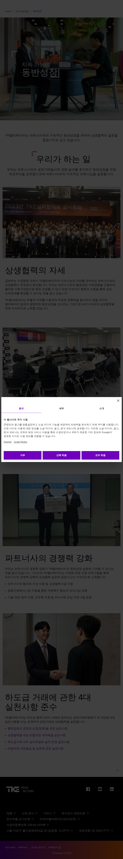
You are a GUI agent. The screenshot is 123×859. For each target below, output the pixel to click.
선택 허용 (61, 455)
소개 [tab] (101, 408)
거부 (22, 455)
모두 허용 (100, 455)
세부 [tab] (61, 408)
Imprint (8, 441)
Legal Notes (20, 441)
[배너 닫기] (118, 400)
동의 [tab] (21, 408)
